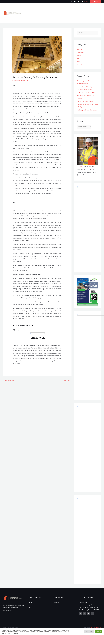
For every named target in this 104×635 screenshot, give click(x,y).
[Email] (78, 1)
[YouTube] (74, 1)
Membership (58, 605)
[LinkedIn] (71, 1)
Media (79, 58)
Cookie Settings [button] (89, 631)
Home (30, 602)
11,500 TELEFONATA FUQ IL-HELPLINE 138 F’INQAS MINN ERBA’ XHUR (87, 95)
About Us (32, 605)
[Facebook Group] (82, 1)
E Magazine (16, 80)
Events (79, 55)
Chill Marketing (96, 627)
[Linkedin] (80, 613)
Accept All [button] (98, 631)
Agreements (80, 49)
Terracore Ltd (37, 337)
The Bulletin (80, 65)
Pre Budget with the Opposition (87, 110)
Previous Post (8, 380)
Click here (80, 166)
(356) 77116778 (84, 602)
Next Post (67, 380)
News (78, 62)
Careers (56, 602)
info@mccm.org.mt (85, 605)
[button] (95, 1)
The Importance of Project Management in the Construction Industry (87, 104)
